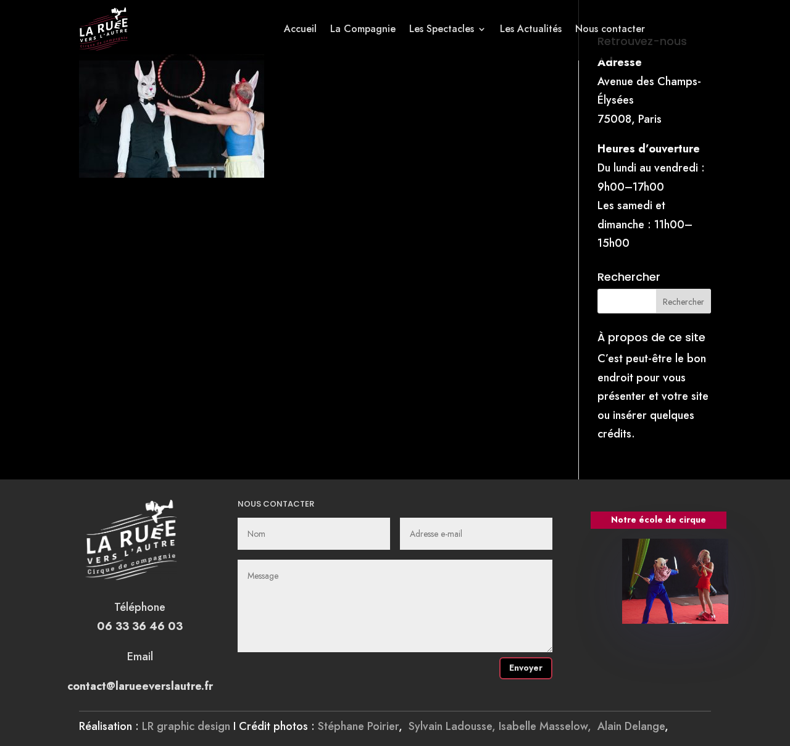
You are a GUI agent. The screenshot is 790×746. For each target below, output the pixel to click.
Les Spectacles (441, 29)
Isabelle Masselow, (548, 726)
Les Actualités (531, 29)
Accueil (300, 29)
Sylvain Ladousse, (454, 726)
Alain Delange (631, 726)
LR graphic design (186, 726)
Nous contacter (610, 29)
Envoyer (526, 667)
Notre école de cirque (658, 519)
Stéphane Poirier (358, 726)
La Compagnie (363, 29)
